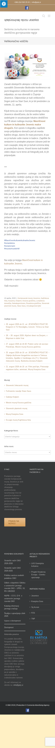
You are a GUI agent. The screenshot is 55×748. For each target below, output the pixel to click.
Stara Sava (21, 306)
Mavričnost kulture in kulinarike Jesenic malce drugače (24, 124)
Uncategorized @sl (33, 306)
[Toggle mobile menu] (49, 15)
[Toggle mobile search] (43, 15)
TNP (33, 619)
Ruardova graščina (33, 303)
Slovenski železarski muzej (17, 385)
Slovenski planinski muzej (16, 408)
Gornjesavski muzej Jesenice (29, 298)
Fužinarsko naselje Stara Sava (18, 391)
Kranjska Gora (37, 601)
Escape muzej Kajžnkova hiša (18, 420)
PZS (33, 613)
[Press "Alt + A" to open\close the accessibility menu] (3, 4)
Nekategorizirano (18, 303)
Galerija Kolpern (12, 397)
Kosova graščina (29, 301)
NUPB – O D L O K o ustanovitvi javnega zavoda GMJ (13, 598)
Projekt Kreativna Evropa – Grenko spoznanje (38, 575)
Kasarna (11, 301)
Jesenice (35, 596)
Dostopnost (9, 627)
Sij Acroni (35, 607)
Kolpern (19, 301)
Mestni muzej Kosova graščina (18, 403)
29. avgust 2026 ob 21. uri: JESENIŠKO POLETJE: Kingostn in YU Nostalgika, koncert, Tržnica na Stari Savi (27, 327)
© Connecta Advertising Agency (37, 705)
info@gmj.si (36, 2)
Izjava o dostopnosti (12, 621)
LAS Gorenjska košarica (37, 564)
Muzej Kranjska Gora (14, 414)
